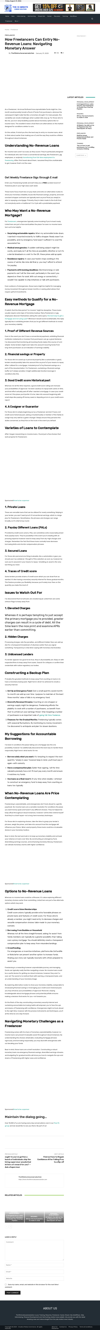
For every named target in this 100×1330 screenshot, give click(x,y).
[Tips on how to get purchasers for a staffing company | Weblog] (71, 146)
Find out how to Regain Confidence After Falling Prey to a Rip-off (50, 1159)
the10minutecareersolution (22, 53)
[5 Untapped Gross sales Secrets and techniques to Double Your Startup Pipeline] (71, 105)
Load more (80, 155)
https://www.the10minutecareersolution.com (32, 1179)
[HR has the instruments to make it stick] (34, 1211)
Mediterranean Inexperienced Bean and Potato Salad (85, 137)
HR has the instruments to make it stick (34, 1219)
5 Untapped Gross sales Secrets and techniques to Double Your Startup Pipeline (14, 1218)
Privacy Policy (73, 1327)
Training (80, 143)
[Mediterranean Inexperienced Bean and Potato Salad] (71, 136)
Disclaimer (55, 1328)
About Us (54, 1327)
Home (7, 30)
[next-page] (10, 1226)
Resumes (34, 1216)
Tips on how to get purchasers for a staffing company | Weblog (85, 147)
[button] (92, 18)
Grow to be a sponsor (21, 500)
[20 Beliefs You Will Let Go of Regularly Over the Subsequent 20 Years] (54, 1211)
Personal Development (14, 1212)
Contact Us (63, 1327)
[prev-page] (6, 1226)
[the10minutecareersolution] (7, 53)
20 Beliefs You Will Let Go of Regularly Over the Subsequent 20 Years (54, 1218)
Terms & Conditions (86, 1327)
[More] (87, 1142)
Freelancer (14, 30)
